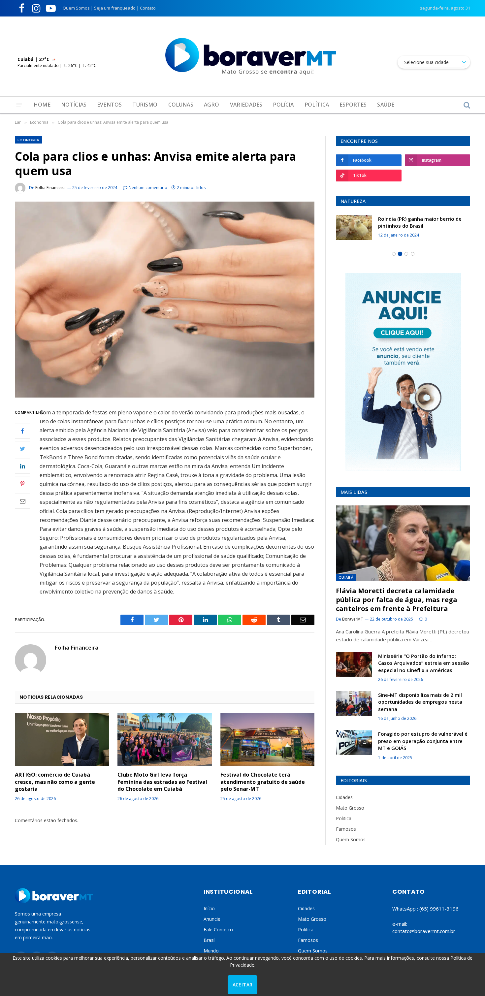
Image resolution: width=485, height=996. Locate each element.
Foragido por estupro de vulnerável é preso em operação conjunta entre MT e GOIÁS (423, 740)
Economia (28, 140)
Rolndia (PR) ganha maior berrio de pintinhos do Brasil (420, 222)
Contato (148, 8)
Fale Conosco (218, 929)
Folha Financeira (50, 187)
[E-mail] (22, 500)
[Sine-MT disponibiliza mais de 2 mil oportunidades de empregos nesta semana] (354, 703)
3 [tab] (406, 254)
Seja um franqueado (115, 8)
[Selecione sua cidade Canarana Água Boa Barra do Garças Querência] (434, 62)
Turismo (144, 104)
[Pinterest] (22, 483)
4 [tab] (412, 254)
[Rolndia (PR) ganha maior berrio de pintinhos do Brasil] (354, 227)
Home (42, 104)
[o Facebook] (22, 430)
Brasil (209, 940)
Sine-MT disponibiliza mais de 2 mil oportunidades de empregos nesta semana (420, 701)
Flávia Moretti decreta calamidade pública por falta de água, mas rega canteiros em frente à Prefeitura (396, 599)
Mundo (211, 951)
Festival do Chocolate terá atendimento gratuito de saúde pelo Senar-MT (262, 782)
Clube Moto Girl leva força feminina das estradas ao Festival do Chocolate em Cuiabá (162, 782)
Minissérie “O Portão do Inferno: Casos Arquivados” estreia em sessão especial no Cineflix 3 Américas (423, 663)
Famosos (346, 829)
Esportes (353, 104)
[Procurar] (466, 104)
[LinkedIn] (22, 465)
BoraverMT (352, 619)
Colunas (180, 104)
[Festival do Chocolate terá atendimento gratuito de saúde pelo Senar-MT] (267, 739)
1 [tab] (394, 254)
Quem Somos (76, 8)
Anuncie (212, 919)
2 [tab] (400, 254)
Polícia (283, 104)
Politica (343, 818)
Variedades (246, 104)
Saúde (385, 104)
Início (209, 908)
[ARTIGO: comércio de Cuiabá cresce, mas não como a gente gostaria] (62, 739)
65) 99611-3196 (440, 908)
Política (317, 104)
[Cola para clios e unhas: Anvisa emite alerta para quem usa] (164, 299)
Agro (211, 104)
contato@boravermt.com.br (423, 931)
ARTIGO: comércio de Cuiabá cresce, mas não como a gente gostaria (55, 782)
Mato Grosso (350, 808)
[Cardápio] (19, 105)
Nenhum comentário (148, 187)
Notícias (73, 104)
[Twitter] (22, 448)
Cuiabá (346, 577)
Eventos (109, 104)
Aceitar (243, 984)
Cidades (344, 797)
